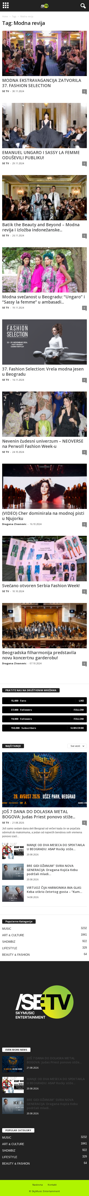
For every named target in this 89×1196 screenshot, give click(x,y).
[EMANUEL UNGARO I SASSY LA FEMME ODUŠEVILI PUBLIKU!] (44, 125)
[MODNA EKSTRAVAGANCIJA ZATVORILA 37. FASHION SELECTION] (44, 53)
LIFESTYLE (9, 948)
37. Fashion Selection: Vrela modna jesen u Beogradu (43, 371)
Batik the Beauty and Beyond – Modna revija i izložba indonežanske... (40, 227)
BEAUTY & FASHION (16, 954)
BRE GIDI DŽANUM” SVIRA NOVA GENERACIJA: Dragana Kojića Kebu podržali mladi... (52, 870)
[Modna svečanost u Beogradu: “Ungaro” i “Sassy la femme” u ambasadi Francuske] (44, 269)
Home (5, 16)
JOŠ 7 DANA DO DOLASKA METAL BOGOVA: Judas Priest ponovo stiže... (38, 814)
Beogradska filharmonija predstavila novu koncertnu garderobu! (39, 655)
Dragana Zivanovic (14, 524)
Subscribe (77, 728)
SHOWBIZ (8, 941)
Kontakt (52, 1184)
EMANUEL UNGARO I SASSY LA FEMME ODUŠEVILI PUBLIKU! (41, 155)
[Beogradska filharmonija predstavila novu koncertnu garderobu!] (44, 625)
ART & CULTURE (13, 935)
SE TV (5, 91)
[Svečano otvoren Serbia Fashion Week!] (44, 558)
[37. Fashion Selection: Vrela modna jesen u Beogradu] (44, 342)
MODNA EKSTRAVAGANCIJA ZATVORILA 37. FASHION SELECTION (41, 83)
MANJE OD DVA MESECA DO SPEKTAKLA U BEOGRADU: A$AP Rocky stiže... (56, 847)
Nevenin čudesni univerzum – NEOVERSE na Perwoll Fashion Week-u (42, 443)
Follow (79, 709)
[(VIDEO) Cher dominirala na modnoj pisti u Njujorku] (44, 486)
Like (81, 700)
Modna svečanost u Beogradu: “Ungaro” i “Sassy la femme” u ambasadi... (43, 299)
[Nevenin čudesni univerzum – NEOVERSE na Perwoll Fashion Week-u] (44, 414)
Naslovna (37, 1184)
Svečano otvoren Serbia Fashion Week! (41, 585)
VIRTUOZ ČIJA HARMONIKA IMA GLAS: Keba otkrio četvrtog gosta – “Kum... (54, 890)
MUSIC (6, 928)
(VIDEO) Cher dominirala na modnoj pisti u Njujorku (43, 515)
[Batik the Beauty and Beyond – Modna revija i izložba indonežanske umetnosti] (44, 197)
